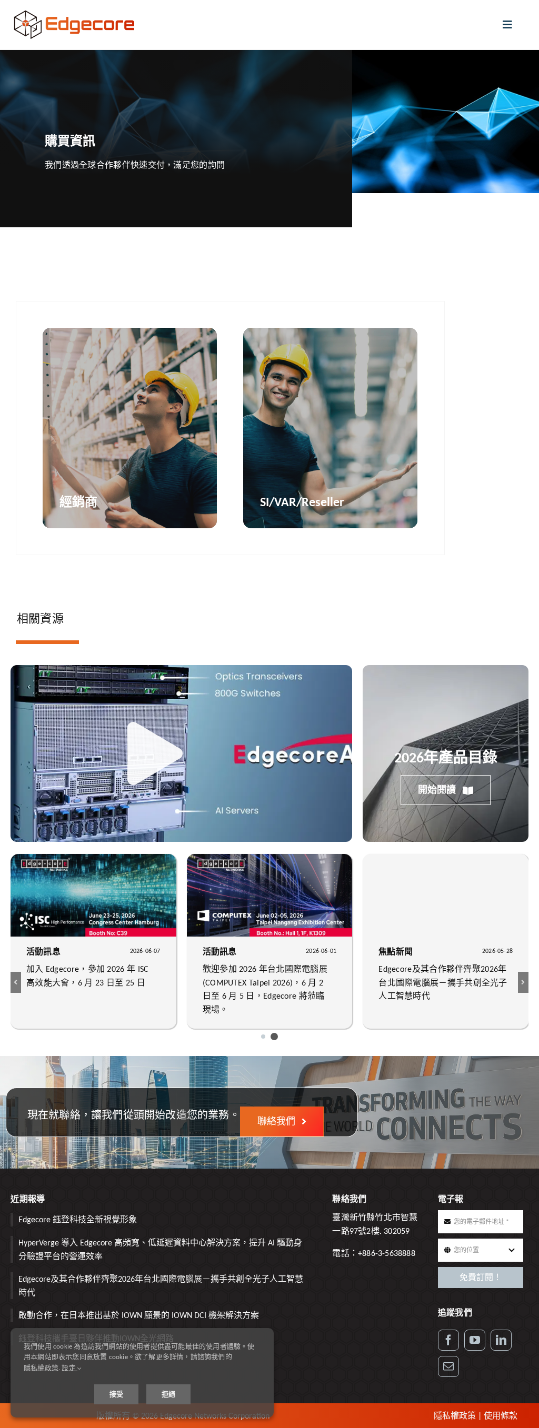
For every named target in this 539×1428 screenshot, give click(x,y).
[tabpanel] (230, 428)
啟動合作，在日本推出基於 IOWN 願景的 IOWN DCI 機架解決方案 (138, 1315)
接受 (116, 1394)
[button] (263, 1036)
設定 (69, 1368)
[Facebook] (448, 1340)
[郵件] (448, 1366)
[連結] (501, 1340)
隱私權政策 (455, 1416)
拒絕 (168, 1394)
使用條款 (500, 1416)
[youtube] (474, 1340)
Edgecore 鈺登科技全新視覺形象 (77, 1219)
